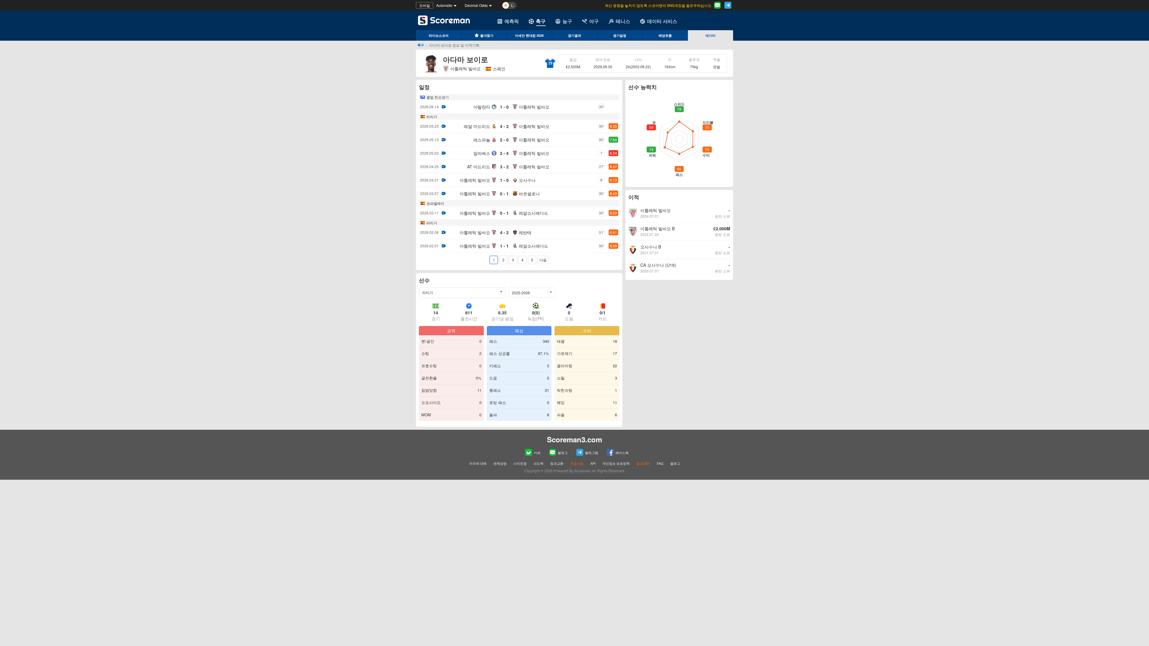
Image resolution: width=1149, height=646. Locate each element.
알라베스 (481, 153)
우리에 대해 (478, 463)
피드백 (538, 463)
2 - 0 (504, 140)
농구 (567, 21)
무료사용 (576, 463)
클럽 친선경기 (437, 97)
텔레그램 (591, 452)
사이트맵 (520, 463)
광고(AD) (643, 463)
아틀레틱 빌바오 (465, 68)
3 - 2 (504, 167)
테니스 (623, 21)
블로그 (563, 452)
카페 (537, 452)
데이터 (710, 35)
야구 (594, 21)
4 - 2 (504, 126)
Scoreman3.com (574, 439)
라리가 (431, 116)
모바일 (424, 5)
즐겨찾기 (486, 35)
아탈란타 (481, 107)
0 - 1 (504, 193)
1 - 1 (504, 246)
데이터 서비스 (662, 21)
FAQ (660, 463)
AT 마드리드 (478, 167)
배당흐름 (665, 35)
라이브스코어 (439, 35)
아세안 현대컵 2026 (529, 35)
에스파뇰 (481, 140)
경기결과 (574, 35)
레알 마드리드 (477, 126)
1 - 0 (504, 107)
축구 (540, 21)
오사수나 (527, 180)
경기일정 (619, 35)
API (593, 463)
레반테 (525, 232)
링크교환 (556, 463)
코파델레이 (435, 203)
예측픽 (511, 21)
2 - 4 (504, 153)
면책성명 (500, 463)
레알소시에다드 (533, 213)
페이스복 (622, 452)
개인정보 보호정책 (616, 463)
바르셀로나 (529, 193)
